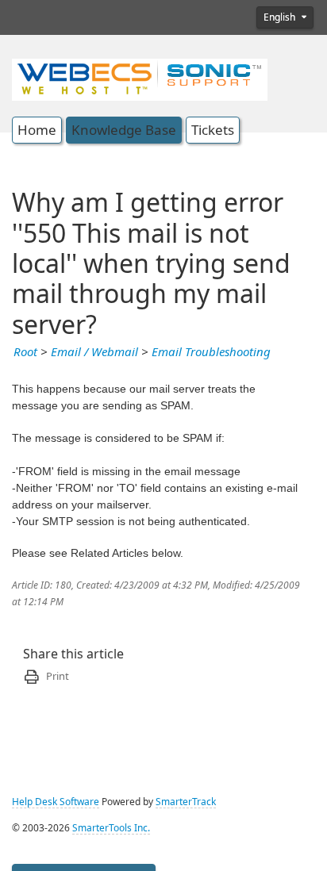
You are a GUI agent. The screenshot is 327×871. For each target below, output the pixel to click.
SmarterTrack (186, 802)
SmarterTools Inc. (111, 828)
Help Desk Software (55, 802)
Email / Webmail (94, 352)
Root (25, 352)
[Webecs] (139, 78)
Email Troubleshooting (211, 352)
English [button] (281, 17)
